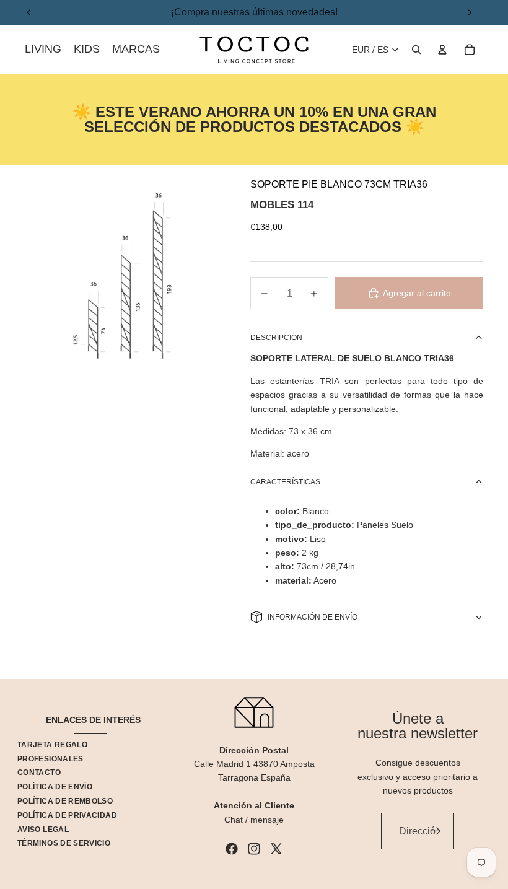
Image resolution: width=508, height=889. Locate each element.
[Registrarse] (436, 831)
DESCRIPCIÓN (276, 337)
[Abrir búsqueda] (416, 49)
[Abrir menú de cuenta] (442, 49)
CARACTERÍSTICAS (285, 482)
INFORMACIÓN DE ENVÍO (312, 617)
